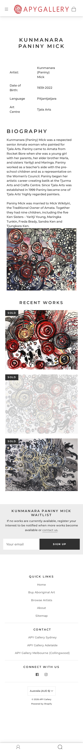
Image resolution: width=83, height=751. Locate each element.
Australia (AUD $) (40, 690)
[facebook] (37, 674)
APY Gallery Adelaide (42, 645)
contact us (49, 530)
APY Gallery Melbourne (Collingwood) (42, 653)
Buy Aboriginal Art (41, 592)
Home (41, 584)
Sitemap (41, 616)
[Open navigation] (9, 9)
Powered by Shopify (41, 703)
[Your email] (21, 544)
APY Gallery (45, 699)
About (41, 608)
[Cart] (73, 9)
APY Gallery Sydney (42, 637)
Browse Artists (41, 600)
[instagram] (46, 674)
